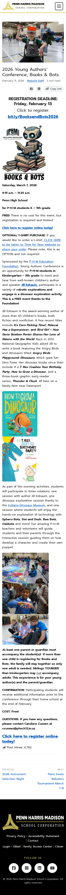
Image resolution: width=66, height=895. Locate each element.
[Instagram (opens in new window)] (27, 868)
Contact (33, 841)
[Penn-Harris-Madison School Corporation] (23, 6)
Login (6, 846)
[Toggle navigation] (59, 6)
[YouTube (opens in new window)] (52, 868)
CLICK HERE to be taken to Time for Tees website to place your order (31, 245)
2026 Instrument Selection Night (14, 776)
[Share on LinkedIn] (39, 89)
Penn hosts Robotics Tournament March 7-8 (50, 781)
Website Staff (35, 81)
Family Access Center (37, 846)
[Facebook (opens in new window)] (14, 868)
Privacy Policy (16, 836)
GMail (17, 846)
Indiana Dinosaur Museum (26, 505)
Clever (59, 846)
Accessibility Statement (43, 836)
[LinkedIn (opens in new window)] (39, 868)
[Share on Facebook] (31, 89)
